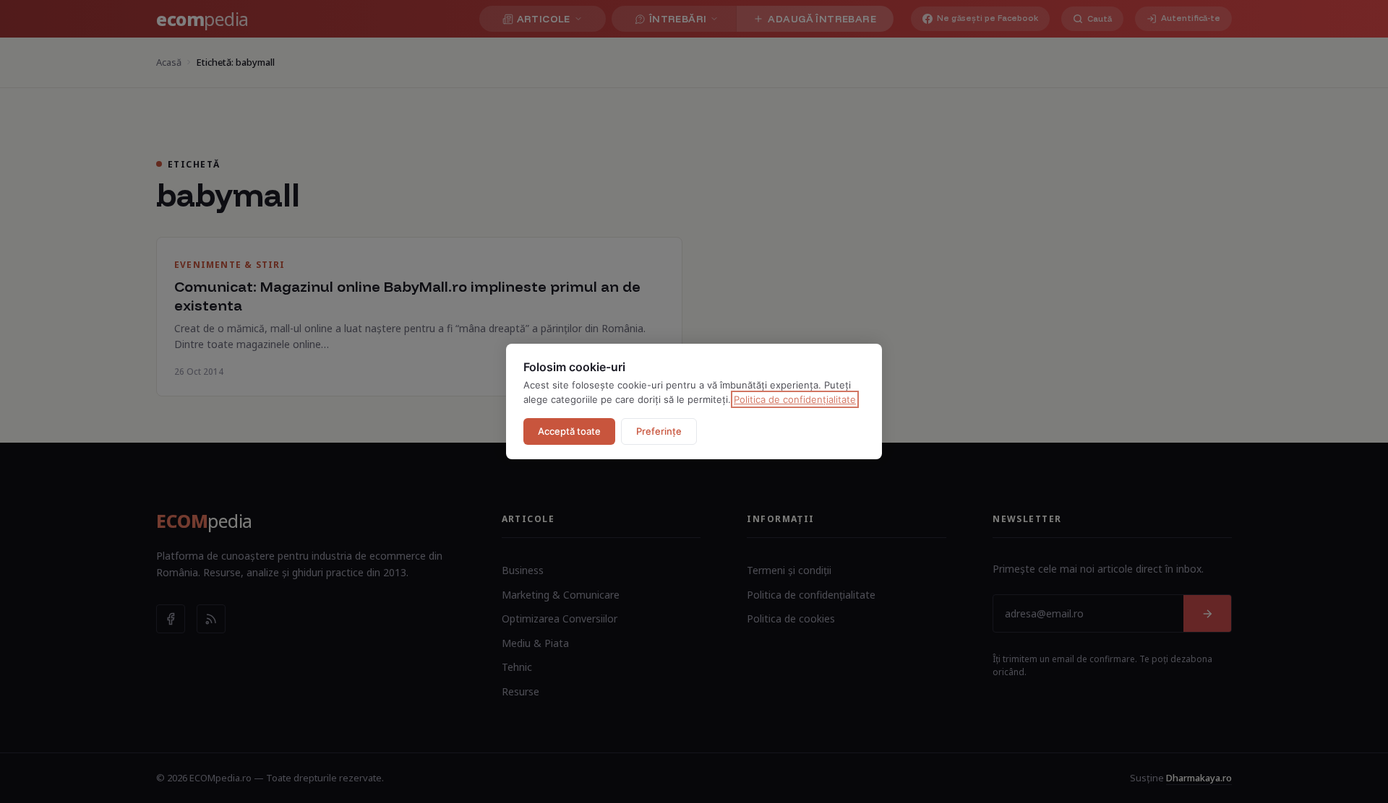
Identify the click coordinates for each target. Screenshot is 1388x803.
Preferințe (659, 431)
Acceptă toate (569, 431)
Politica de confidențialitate (795, 399)
